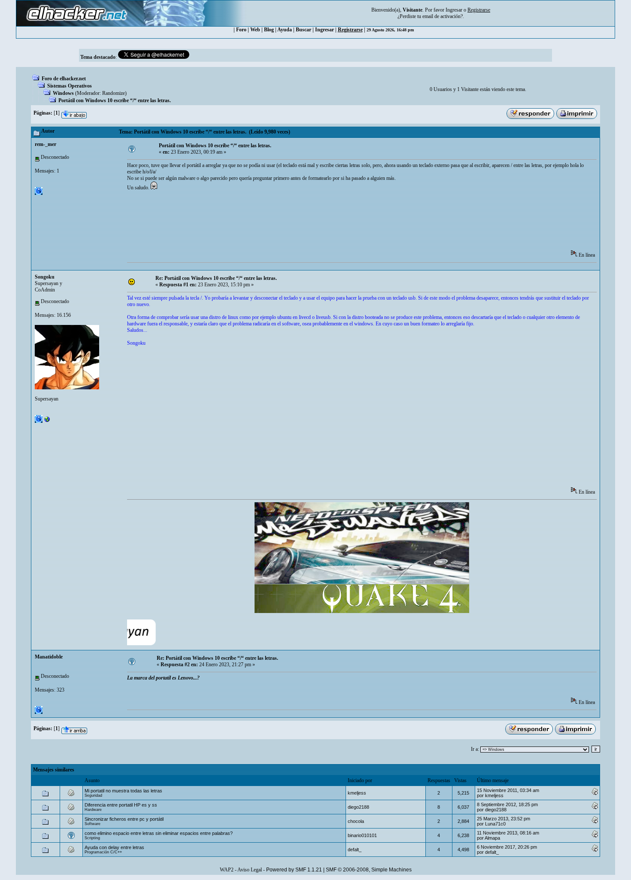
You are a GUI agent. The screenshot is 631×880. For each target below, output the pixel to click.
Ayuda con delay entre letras (114, 847)
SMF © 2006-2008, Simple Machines (369, 870)
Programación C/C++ (103, 852)
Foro (241, 30)
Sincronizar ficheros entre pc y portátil (124, 819)
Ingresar (454, 10)
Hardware (93, 809)
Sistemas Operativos (69, 86)
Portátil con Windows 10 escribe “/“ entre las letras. (114, 100)
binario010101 (362, 835)
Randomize (113, 93)
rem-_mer (45, 144)
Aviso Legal (249, 870)
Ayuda (284, 30)
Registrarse (350, 30)
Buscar (303, 30)
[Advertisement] (283, 223)
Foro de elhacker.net (64, 79)
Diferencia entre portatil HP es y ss (121, 804)
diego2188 (358, 807)
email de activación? (442, 16)
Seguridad (93, 795)
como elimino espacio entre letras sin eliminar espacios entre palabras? (159, 833)
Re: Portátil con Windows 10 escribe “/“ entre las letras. (216, 278)
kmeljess (357, 792)
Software (92, 824)
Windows (63, 93)
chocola (356, 821)
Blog (269, 30)
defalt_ (354, 849)
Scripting (92, 838)
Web (255, 30)
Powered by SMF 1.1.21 (294, 870)
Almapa (492, 838)
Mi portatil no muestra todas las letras (123, 790)
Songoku (45, 277)
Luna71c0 (495, 823)
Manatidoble (49, 657)
